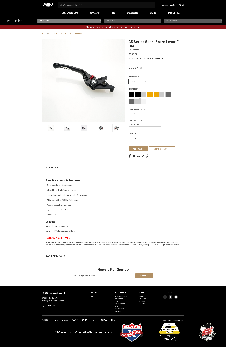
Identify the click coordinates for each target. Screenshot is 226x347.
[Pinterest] (147, 156)
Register (172, 5)
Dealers (153, 13)
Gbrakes (142, 301)
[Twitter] (143, 156)
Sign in (164, 5)
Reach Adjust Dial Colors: (139, 109)
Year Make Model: (136, 120)
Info (113, 13)
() (182, 5)
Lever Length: (134, 76)
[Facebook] (130, 156)
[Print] (138, 156)
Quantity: (132, 134)
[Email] (134, 156)
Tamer (141, 296)
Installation (95, 13)
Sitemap (118, 311)
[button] (156, 58)
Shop (48, 13)
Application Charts (70, 13)
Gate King (142, 299)
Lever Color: (134, 89)
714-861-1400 (50, 305)
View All (142, 304)
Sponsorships (132, 13)
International (174, 13)
